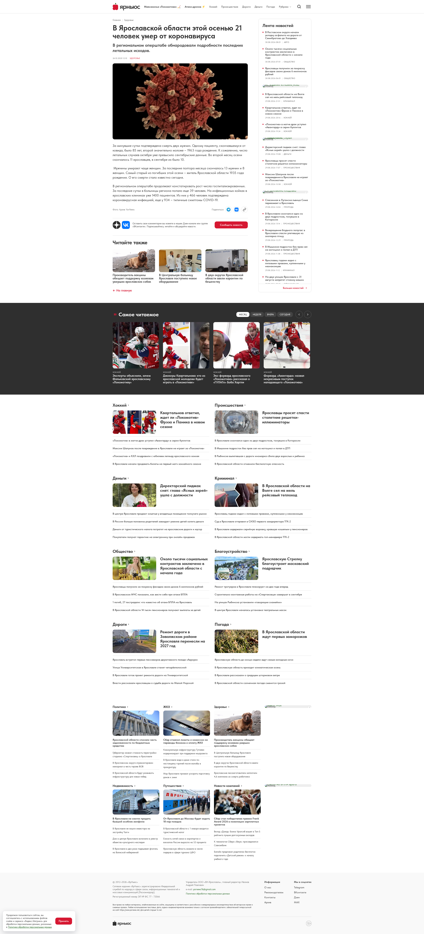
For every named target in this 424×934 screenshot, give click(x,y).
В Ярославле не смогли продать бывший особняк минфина (132, 820)
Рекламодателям (273, 892)
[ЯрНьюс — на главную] (126, 6)
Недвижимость (123, 786)
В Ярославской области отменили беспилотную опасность (249, 463)
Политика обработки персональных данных (208, 893)
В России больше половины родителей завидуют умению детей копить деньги (158, 521)
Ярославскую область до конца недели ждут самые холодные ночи (254, 659)
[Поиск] (299, 7)
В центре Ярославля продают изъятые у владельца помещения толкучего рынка (160, 513)
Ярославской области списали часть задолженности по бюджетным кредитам (135, 742)
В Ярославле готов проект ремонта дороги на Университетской (150, 675)
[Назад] (299, 314)
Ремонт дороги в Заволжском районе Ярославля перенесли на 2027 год (182, 638)
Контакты (269, 897)
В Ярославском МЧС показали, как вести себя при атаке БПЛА (150, 594)
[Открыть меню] (308, 7)
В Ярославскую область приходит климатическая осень (247, 667)
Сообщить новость (231, 224)
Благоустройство (231, 551)
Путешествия (172, 786)
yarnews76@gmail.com (204, 889)
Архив (267, 902)
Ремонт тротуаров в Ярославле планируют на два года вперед (251, 586)
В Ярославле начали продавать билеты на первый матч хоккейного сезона (157, 463)
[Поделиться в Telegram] (228, 209)
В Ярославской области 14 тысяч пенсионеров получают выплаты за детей (157, 610)
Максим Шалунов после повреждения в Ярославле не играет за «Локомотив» (286, 177)
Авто (286, 42)
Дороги (246, 6)
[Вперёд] (307, 314)
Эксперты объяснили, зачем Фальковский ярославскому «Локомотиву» (132, 379)
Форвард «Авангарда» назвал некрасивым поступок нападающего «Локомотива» (284, 379)
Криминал (289, 101)
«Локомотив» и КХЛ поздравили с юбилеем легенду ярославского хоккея (156, 456)
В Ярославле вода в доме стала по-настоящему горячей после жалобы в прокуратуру (182, 763)
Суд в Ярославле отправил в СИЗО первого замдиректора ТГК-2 (253, 521)
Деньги (258, 6)
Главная (117, 20)
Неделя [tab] (257, 314)
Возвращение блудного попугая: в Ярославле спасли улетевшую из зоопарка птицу (285, 233)
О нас (267, 887)
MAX (296, 902)
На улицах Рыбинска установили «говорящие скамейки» (248, 602)
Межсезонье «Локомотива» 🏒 (162, 6)
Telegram (299, 887)
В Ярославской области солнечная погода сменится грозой (250, 683)
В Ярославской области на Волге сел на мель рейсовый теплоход (284, 96)
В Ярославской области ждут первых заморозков (284, 634)
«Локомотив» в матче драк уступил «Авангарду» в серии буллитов (285, 126)
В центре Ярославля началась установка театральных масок (251, 610)
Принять (64, 921)
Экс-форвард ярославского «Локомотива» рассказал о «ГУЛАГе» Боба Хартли (231, 379)
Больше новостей (293, 288)
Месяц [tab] (243, 314)
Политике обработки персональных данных (30, 927)
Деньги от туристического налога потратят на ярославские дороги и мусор (157, 529)
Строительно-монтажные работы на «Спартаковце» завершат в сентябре (258, 594)
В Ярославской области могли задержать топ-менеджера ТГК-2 (252, 537)
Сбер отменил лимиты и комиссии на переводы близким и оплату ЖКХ (185, 741)
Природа (289, 207)
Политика (119, 707)
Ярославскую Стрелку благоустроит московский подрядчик (285, 563)
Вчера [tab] (270, 314)
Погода (270, 6)
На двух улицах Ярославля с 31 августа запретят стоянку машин (284, 278)
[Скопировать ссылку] (244, 209)
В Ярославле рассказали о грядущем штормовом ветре (247, 675)
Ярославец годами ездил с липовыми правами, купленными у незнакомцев (285, 263)
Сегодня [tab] (285, 314)
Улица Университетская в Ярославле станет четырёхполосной (149, 667)
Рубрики (283, 6)
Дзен (297, 897)
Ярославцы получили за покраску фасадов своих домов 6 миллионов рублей (286, 71)
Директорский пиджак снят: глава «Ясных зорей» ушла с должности (285, 148)
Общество (289, 62)
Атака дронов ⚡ (195, 6)
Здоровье (128, 20)
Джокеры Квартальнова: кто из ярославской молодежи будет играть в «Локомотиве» (184, 379)
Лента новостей (278, 25)
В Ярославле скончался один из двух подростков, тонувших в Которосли (284, 216)
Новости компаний (227, 786)
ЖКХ (166, 707)
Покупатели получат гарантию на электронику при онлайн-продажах (154, 537)
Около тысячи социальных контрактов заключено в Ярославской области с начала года (283, 53)
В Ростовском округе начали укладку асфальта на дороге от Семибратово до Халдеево (283, 35)
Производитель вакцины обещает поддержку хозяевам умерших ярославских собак (234, 742)
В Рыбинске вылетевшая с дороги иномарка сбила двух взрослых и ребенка (260, 456)
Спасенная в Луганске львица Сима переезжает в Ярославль (286, 201)
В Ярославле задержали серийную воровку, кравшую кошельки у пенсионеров (261, 529)
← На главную (122, 290)
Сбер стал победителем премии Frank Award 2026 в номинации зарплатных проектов (236, 821)
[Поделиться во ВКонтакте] (236, 209)
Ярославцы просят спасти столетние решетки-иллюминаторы (286, 162)
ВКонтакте (300, 892)
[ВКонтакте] (126, 225)
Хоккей (213, 6)
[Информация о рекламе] (306, 86)
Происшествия (229, 6)
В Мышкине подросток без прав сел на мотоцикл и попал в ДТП (286, 248)
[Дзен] (117, 225)
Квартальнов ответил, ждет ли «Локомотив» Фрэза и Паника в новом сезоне (284, 110)
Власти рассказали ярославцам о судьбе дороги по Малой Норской (153, 683)
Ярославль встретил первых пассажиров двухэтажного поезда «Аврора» (155, 659)
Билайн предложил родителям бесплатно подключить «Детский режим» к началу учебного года (234, 855)
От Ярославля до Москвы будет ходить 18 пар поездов (186, 820)
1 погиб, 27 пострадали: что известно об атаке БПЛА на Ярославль (152, 602)
